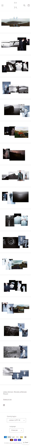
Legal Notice (8, 391)
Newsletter (7, 399)
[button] (2, 5)
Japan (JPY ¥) (14, 420)
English (14, 430)
